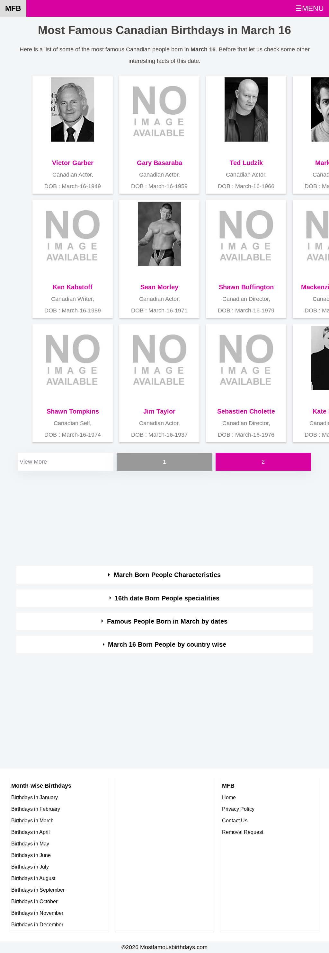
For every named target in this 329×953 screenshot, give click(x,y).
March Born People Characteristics (167, 574)
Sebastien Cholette (246, 411)
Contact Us (234, 820)
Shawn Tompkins (73, 411)
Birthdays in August (33, 878)
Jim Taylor (159, 411)
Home (229, 797)
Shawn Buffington (246, 287)
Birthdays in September (38, 890)
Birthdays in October (34, 901)
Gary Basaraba (159, 162)
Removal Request (242, 832)
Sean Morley (159, 287)
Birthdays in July (30, 867)
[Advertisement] (164, 517)
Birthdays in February (35, 809)
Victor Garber (72, 162)
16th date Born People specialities (167, 598)
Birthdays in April (30, 832)
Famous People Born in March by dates (167, 621)
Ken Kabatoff (73, 287)
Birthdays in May (30, 843)
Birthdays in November (37, 913)
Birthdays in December (37, 924)
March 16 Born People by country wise (167, 644)
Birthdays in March (32, 820)
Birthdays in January (34, 797)
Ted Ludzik (246, 162)
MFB (13, 8)
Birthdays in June (31, 855)
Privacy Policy (238, 809)
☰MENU (309, 8)
